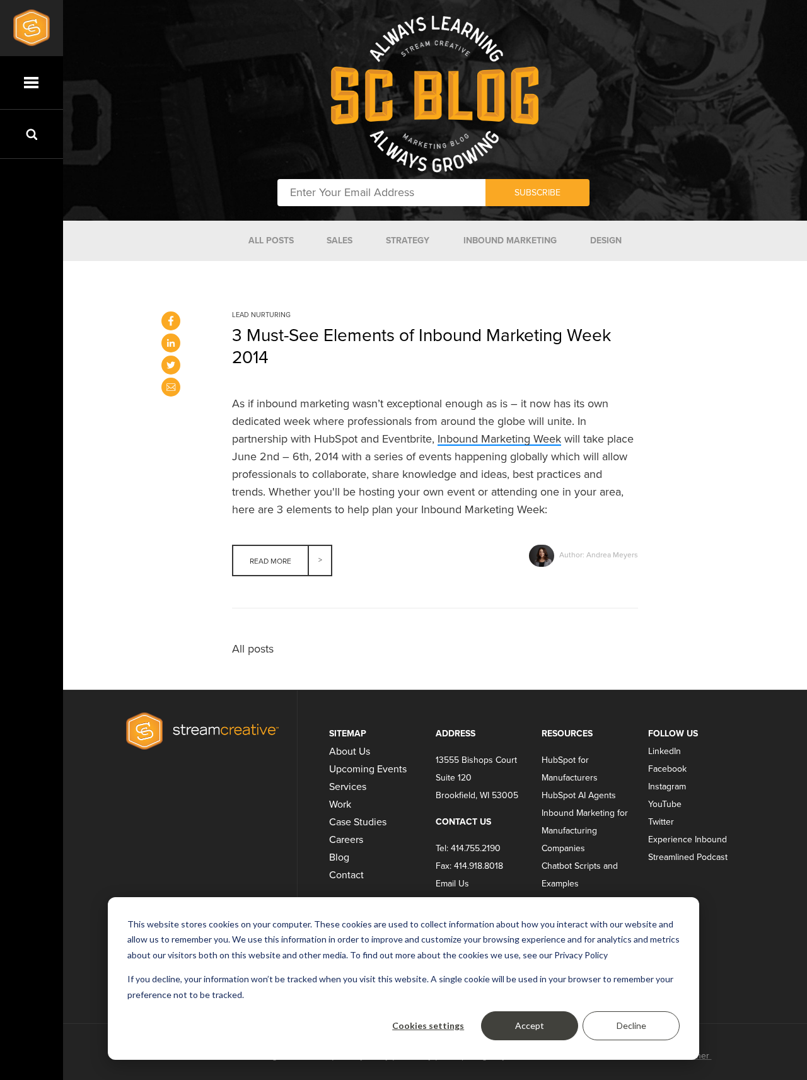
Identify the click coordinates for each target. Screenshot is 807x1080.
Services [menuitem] (347, 787)
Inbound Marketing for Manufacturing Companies (585, 831)
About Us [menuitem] (349, 751)
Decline (631, 1025)
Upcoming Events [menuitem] (368, 769)
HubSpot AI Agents (579, 795)
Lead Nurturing (261, 315)
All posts (253, 649)
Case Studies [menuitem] (357, 822)
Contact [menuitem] (346, 875)
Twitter (661, 821)
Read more (270, 561)
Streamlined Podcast (688, 857)
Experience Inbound (687, 839)
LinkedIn (664, 751)
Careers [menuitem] (346, 839)
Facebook (667, 769)
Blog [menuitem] (339, 857)
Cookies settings (428, 1025)
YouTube (665, 804)
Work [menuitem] (340, 804)
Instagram (667, 786)
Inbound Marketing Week (499, 439)
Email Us (452, 883)
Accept (529, 1025)
